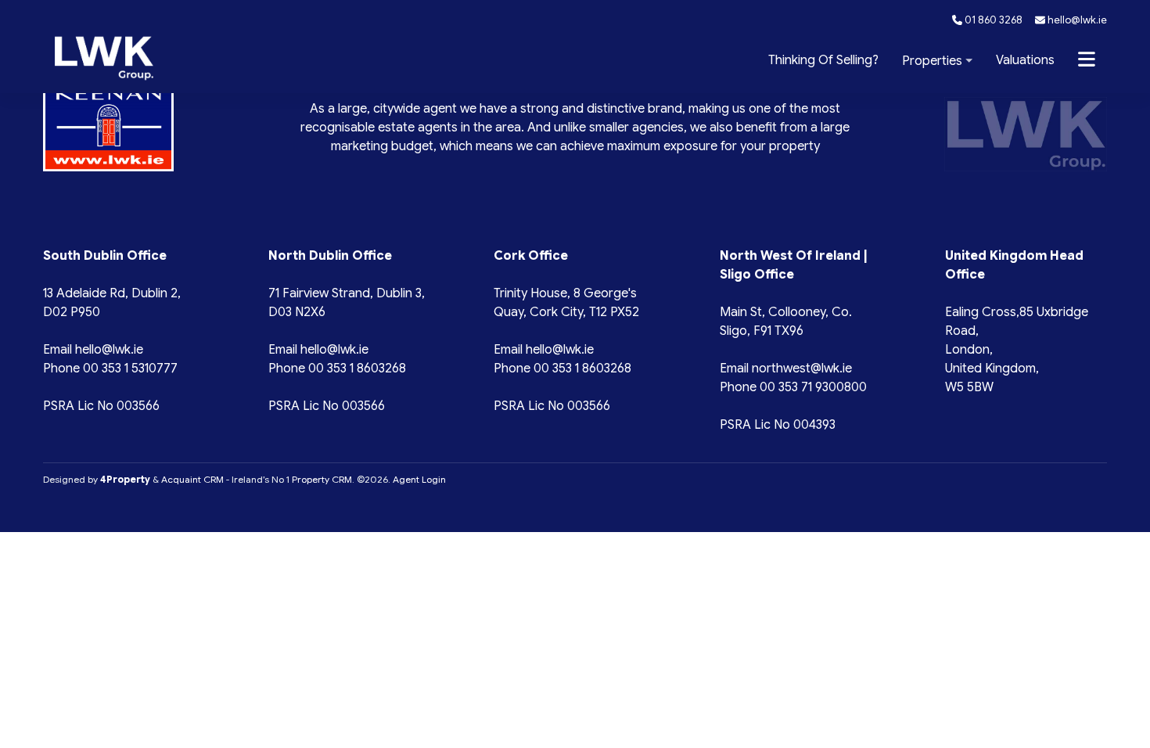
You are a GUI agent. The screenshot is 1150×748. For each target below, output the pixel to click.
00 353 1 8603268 (357, 368)
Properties (932, 61)
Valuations (1025, 60)
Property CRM (322, 479)
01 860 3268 (992, 20)
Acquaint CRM (192, 479)
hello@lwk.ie (1076, 20)
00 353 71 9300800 (813, 387)
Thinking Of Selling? (823, 60)
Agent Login (419, 479)
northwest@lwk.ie (802, 368)
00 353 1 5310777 (130, 368)
